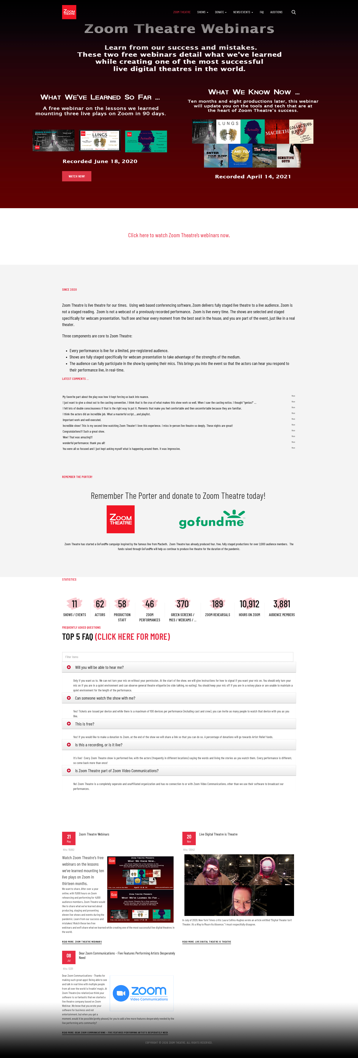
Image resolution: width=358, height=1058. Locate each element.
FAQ (262, 12)
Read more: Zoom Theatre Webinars (82, 941)
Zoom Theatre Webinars (94, 834)
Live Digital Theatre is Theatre (218, 834)
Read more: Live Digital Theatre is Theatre (206, 941)
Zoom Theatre (182, 12)
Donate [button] (219, 12)
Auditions (276, 12)
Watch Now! (77, 176)
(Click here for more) (132, 636)
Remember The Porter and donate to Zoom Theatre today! (179, 495)
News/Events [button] (241, 12)
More (293, 396)
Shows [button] (201, 12)
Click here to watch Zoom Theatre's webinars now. (179, 234)
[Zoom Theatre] (69, 12)
